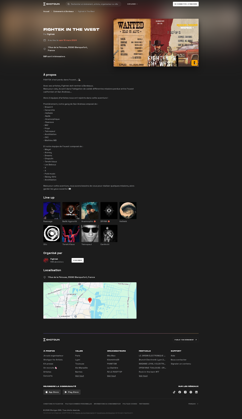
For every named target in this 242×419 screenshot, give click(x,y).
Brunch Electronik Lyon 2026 (153, 359)
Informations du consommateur (107, 404)
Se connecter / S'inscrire (185, 4)
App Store (54, 392)
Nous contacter (178, 359)
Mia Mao (111, 355)
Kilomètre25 (113, 359)
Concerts (47, 376)
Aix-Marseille (81, 367)
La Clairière (112, 367)
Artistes (47, 371)
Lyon (77, 359)
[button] (78, 260)
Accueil (46, 11)
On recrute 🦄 (50, 367)
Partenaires (144, 404)
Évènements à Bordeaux (64, 11)
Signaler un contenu (181, 363)
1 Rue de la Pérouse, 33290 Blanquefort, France (71, 277)
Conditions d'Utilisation (106, 413)
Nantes (78, 371)
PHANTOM (112, 363)
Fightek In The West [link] (86, 11)
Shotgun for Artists (53, 359)
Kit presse (48, 363)
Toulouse (79, 363)
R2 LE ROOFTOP (114, 371)
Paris (77, 355)
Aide (173, 355)
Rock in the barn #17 (149, 371)
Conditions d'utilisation (53, 404)
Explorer (131, 4)
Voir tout (79, 376)
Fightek (51, 34)
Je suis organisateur (53, 355)
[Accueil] (51, 4)
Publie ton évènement (184, 340)
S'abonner (77, 260)
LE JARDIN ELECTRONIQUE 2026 (154, 355)
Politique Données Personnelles (78, 404)
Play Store (73, 392)
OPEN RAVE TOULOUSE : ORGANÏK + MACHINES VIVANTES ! (166, 367)
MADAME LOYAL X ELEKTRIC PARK (155, 363)
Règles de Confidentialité (84, 413)
